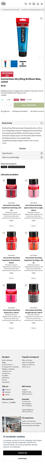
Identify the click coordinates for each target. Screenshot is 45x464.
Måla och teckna (27, 360)
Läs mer (4, 95)
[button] (41, 18)
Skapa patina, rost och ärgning (31, 423)
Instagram (8, 392)
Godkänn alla (22, 453)
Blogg (4, 362)
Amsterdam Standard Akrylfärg (10, 9)
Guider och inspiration (29, 421)
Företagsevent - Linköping (10, 367)
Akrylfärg (4, 167)
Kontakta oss (6, 373)
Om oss (4, 380)
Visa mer (22, 148)
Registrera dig (26, 392)
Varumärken (6, 382)
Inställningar (22, 458)
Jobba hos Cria (6, 371)
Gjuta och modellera (28, 362)
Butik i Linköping (7, 360)
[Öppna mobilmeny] (42, 4)
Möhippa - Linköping (8, 369)
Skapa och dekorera (28, 365)
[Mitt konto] (34, 4)
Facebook (8, 389)
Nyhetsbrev (5, 378)
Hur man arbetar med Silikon (31, 425)
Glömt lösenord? (27, 394)
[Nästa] (43, 57)
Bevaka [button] (11, 226)
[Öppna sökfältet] (26, 4)
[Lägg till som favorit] (30, 4)
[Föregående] (40, 57)
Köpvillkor (5, 375)
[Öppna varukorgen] (38, 4)
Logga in (24, 390)
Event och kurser (7, 365)
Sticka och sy (26, 367)
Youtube (7, 394)
